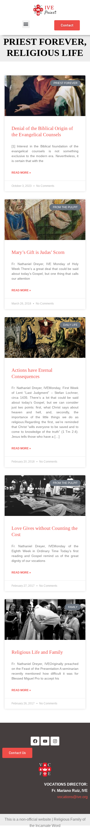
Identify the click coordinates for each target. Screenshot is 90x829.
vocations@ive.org (72, 797)
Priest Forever (43, 41)
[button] (26, 24)
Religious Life (45, 53)
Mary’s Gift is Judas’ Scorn (38, 252)
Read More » (21, 172)
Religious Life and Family (37, 652)
